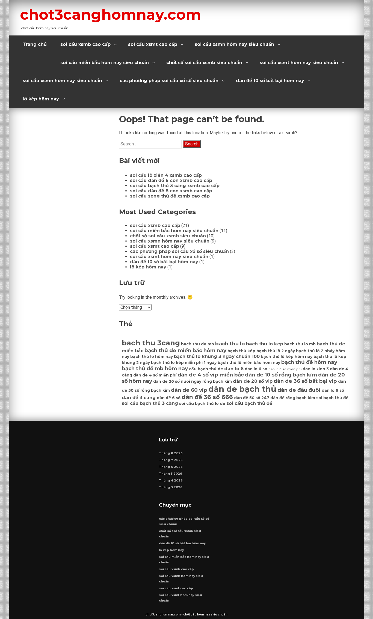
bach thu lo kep (264, 343)
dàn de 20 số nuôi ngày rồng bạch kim (192, 381)
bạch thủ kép (241, 351)
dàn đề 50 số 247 (251, 398)
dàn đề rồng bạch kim (292, 398)
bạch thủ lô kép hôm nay (286, 356)
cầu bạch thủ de (206, 369)
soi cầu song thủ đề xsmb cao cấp (170, 196)
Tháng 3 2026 (170, 487)
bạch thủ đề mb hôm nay (155, 368)
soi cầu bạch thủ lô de (202, 403)
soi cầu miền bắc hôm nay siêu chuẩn (104, 62)
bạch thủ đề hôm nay (309, 362)
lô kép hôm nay (41, 98)
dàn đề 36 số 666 (207, 397)
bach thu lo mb (300, 344)
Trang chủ (35, 44)
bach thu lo (230, 343)
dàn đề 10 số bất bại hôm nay (270, 80)
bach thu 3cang (151, 343)
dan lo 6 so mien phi (284, 369)
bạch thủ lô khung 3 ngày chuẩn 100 (217, 356)
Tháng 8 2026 (171, 453)
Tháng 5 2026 (170, 474)
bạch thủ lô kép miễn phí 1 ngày (184, 362)
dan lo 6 (234, 368)
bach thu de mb (197, 344)
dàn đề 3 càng (139, 397)
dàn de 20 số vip (253, 381)
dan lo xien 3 (316, 369)
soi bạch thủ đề (332, 398)
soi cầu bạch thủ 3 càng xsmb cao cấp (175, 185)
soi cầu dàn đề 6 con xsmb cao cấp (171, 180)
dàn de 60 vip (189, 390)
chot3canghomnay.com (110, 14)
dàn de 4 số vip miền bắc (210, 375)
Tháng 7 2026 (171, 460)
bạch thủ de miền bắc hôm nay (185, 350)
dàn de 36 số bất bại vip (305, 381)
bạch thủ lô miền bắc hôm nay (249, 362)
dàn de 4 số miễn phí (154, 375)
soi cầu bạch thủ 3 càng (150, 403)
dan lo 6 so (256, 369)
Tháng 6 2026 (171, 467)
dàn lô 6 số (333, 390)
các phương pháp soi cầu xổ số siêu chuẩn (169, 80)
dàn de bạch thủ (242, 389)
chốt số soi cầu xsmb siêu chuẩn (204, 62)
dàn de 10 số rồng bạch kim (281, 375)
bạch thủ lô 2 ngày (275, 351)
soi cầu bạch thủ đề (249, 403)
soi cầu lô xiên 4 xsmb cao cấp (166, 175)
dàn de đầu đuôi (299, 390)
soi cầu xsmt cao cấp (152, 44)
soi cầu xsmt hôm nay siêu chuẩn (299, 62)
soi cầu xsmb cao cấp (85, 44)
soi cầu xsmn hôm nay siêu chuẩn (234, 44)
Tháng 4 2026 (171, 480)
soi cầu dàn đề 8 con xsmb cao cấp (171, 190)
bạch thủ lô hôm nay (151, 356)
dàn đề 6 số (168, 398)
